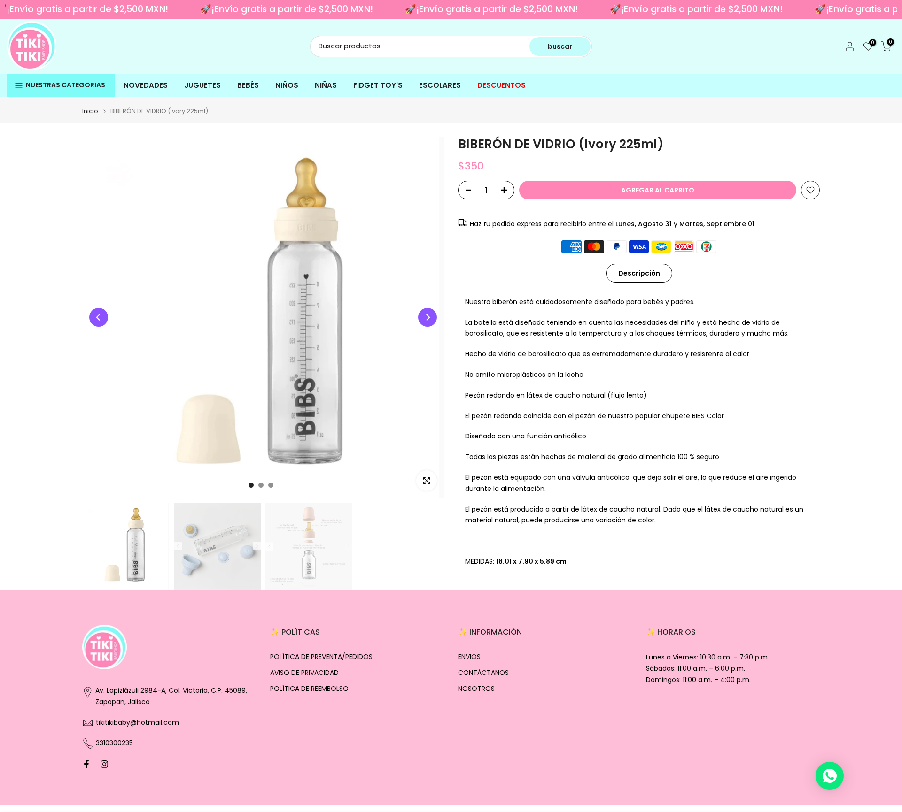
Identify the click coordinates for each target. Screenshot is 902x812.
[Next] (427, 317)
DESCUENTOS (501, 85)
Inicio (90, 111)
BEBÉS (248, 85)
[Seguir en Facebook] (86, 764)
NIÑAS (326, 85)
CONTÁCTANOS (483, 672)
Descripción (639, 272)
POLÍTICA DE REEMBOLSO (309, 688)
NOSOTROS (476, 688)
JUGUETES (202, 85)
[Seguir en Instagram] (104, 764)
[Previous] (98, 317)
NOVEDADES (146, 85)
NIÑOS (286, 85)
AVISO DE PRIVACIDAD (304, 672)
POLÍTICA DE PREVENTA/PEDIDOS (321, 656)
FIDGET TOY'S (378, 85)
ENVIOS (469, 656)
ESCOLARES (440, 85)
